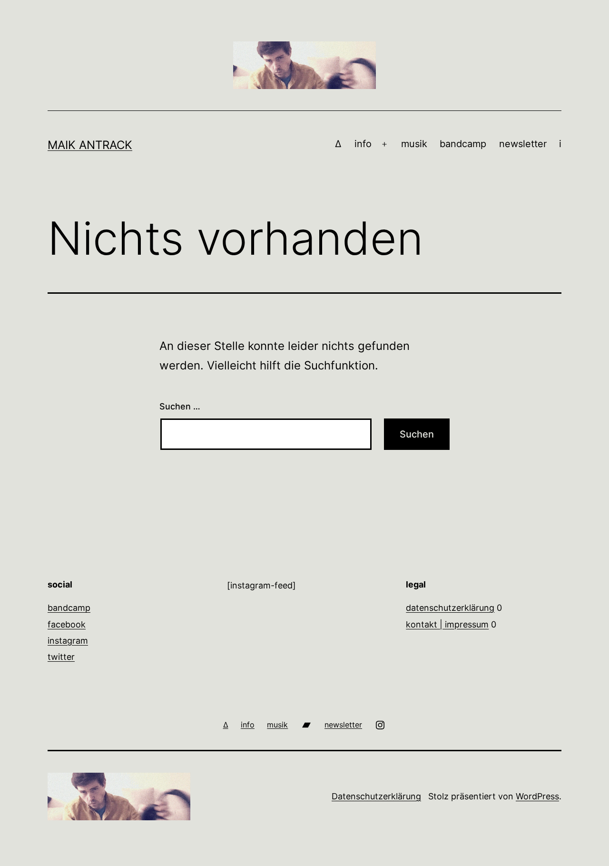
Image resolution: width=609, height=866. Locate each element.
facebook (67, 624)
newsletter (523, 143)
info (363, 143)
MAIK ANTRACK (90, 145)
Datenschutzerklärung (376, 796)
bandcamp (463, 143)
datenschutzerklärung (450, 608)
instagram (68, 641)
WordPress (537, 796)
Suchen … (179, 406)
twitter (61, 657)
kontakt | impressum (447, 624)
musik (414, 143)
